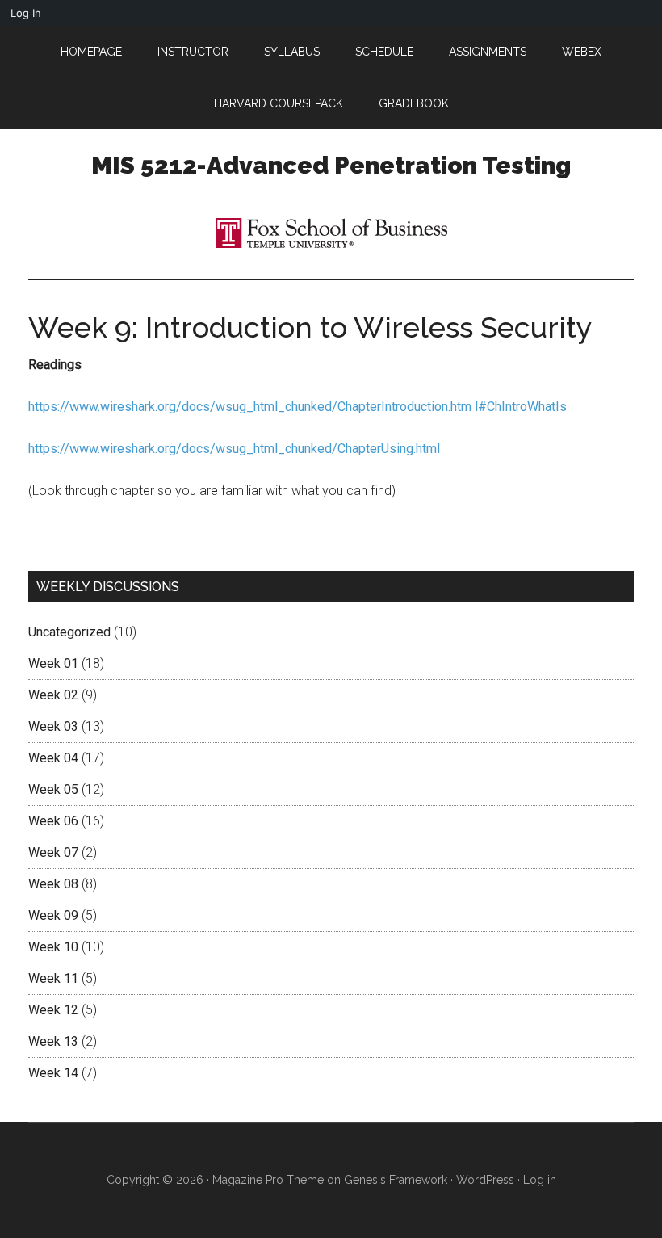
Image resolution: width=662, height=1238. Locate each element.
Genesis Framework (395, 1179)
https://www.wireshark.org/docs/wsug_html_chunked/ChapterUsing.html (234, 448)
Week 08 (53, 884)
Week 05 (53, 789)
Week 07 (53, 852)
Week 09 (53, 915)
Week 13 (53, 1041)
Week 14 (53, 1073)
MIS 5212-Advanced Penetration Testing (331, 165)
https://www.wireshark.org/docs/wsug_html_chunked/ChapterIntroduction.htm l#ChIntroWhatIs (297, 406)
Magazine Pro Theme (268, 1179)
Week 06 (53, 821)
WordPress (485, 1179)
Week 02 (53, 695)
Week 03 (53, 726)
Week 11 (53, 978)
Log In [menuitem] (25, 12)
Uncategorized (69, 632)
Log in (539, 1179)
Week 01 (53, 663)
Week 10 (53, 947)
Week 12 (53, 1010)
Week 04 (53, 758)
